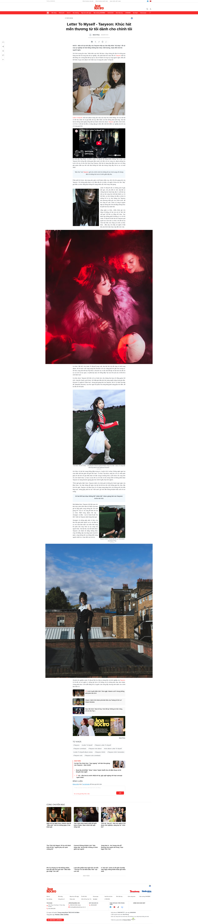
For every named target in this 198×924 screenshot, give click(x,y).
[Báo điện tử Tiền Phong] (134, 891)
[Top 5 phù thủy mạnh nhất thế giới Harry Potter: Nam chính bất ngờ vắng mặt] (86, 814)
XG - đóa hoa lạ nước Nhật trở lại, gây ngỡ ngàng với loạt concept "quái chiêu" (99, 776)
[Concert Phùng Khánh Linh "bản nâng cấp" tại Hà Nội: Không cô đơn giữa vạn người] (86, 836)
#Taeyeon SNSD (100, 752)
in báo (102, 41)
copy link (99, 41)
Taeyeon (118, 55)
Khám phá (61, 12)
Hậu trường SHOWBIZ (99, 12)
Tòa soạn (49, 903)
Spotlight (135, 12)
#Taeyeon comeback (79, 748)
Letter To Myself (77, 117)
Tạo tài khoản (86, 784)
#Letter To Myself (87, 745)
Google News (132, 18)
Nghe (3, 42)
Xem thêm (150, 13)
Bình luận (3, 55)
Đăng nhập (76, 784)
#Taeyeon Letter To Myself (103, 745)
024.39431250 (51, 908)
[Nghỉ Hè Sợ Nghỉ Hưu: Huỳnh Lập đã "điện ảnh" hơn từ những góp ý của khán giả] (59, 814)
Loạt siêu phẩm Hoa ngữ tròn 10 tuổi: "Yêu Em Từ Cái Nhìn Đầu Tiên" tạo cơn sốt (86, 869)
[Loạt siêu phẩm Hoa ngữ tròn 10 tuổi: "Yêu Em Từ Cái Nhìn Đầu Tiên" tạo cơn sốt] (86, 858)
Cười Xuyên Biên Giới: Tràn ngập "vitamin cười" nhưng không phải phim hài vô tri (104, 692)
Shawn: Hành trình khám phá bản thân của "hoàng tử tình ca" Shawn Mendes (103, 701)
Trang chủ (48, 13)
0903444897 (94, 905)
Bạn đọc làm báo (56, 920)
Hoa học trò (51, 890)
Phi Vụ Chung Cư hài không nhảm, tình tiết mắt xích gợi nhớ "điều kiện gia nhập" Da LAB (58, 869)
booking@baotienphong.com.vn (78, 907)
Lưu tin (3, 50)
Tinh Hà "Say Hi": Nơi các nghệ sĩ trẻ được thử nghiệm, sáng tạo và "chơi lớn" (113, 825)
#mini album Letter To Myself (113, 748)
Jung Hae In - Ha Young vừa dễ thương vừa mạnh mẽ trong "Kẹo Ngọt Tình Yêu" (112, 847)
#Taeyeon (76, 745)
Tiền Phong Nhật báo (101, 1)
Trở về (3, 59)
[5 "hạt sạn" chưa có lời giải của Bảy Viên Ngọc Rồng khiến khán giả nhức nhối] (113, 858)
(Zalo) (79, 905)
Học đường (76, 12)
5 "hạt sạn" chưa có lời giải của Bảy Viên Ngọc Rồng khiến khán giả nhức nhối (113, 869)
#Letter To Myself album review (83, 752)
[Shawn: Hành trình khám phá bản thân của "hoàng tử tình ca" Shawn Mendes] (78, 701)
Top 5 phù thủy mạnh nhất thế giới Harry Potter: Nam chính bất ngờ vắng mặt (85, 825)
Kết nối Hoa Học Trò (86, 899)
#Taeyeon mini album (95, 748)
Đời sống (54, 12)
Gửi (120, 793)
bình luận (106, 41)
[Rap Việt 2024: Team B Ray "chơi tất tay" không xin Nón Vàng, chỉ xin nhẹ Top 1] (78, 710)
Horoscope (143, 12)
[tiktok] (119, 907)
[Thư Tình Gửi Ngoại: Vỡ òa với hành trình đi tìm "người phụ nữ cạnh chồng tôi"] (59, 836)
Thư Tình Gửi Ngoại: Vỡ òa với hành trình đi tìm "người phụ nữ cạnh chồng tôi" (59, 847)
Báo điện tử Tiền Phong (99, 7)
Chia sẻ (3, 46)
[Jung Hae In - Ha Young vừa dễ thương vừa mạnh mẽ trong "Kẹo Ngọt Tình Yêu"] (113, 836)
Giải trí (68, 12)
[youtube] (150, 1)
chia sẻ (91, 41)
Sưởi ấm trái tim (108, 896)
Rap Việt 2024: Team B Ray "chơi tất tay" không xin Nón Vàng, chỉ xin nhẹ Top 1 (104, 710)
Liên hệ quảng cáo (74, 903)
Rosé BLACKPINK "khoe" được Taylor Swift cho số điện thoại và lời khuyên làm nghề (98, 771)
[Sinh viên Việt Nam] (146, 891)
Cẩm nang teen (131, 896)
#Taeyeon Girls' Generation (116, 752)
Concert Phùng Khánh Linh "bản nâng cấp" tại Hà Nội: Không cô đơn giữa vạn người (86, 847)
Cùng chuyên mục (56, 805)
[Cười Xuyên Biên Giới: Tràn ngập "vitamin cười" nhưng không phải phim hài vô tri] (78, 692)
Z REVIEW (127, 12)
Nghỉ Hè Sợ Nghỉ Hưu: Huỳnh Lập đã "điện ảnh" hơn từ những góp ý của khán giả (59, 825)
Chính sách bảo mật (139, 903)
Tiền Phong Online (87, 1)
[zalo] (123, 907)
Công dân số (61, 899)
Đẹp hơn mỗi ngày (86, 12)
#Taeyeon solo (77, 755)
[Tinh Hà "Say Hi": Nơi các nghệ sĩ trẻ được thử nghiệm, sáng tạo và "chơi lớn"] (113, 814)
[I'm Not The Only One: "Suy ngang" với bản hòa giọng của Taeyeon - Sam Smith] (119, 764)
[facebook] (148, 1)
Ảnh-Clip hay (119, 12)
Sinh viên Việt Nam (115, 1)
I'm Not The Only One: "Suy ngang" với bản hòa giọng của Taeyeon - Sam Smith (92, 764)
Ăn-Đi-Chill (110, 12)
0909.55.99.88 (73, 905)
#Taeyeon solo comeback (92, 755)
